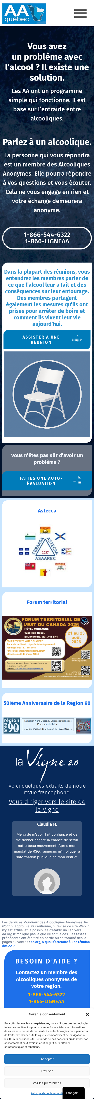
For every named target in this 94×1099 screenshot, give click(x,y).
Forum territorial (47, 602)
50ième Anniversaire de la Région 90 (47, 703)
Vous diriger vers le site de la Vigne (47, 806)
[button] (87, 1014)
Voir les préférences (47, 1083)
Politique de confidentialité (47, 1093)
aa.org (35, 942)
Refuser (47, 1071)
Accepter (47, 1059)
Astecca (47, 511)
